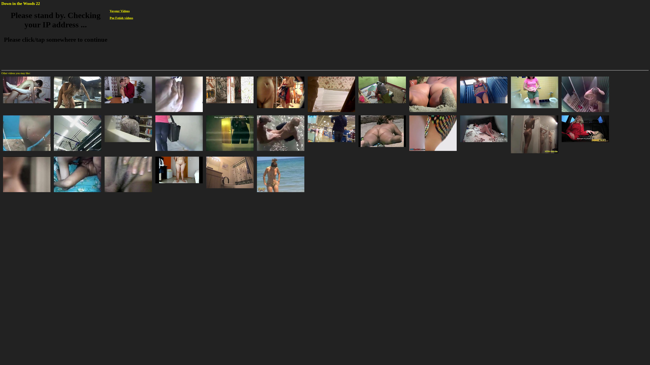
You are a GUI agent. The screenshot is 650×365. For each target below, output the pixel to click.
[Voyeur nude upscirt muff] (433, 115)
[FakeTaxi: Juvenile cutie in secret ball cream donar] (585, 115)
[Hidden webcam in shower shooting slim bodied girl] (534, 115)
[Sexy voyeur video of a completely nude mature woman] (382, 115)
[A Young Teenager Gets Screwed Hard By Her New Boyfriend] (26, 76)
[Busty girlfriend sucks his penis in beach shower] (585, 76)
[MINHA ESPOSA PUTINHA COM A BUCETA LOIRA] (128, 156)
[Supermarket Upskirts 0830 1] (77, 115)
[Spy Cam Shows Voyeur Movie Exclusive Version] (483, 76)
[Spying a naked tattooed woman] (433, 76)
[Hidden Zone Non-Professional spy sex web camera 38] (483, 115)
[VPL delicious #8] (179, 115)
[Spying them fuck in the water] (280, 115)
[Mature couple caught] (179, 156)
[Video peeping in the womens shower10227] (280, 76)
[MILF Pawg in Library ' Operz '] (128, 115)
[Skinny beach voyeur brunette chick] (280, 156)
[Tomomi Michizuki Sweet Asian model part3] (77, 76)
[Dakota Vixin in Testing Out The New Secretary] (128, 76)
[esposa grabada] (77, 156)
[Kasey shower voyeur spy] (331, 76)
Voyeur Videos (120, 11)
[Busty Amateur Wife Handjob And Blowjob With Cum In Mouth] (179, 76)
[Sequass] (331, 115)
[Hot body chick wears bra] (229, 115)
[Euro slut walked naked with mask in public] (229, 76)
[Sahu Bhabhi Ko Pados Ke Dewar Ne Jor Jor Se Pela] (382, 76)
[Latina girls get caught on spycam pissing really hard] (534, 76)
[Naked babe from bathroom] (229, 156)
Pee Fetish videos (121, 18)
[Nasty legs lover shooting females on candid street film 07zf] (26, 156)
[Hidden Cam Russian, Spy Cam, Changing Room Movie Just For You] (26, 115)
